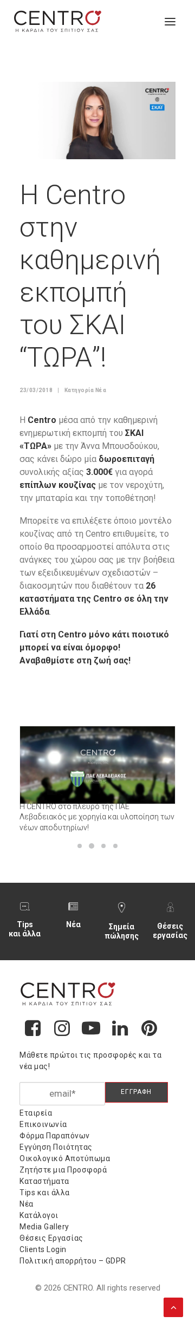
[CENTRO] (58, 21)
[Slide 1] (80, 846)
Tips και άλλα (25, 929)
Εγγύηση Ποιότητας (56, 1147)
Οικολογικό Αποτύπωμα (65, 1158)
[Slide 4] (115, 846)
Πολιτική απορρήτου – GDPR (73, 1260)
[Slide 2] (92, 846)
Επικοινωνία (43, 1124)
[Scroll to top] (173, 1306)
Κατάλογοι (39, 1215)
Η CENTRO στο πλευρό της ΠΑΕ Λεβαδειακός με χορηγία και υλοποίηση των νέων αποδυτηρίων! (97, 817)
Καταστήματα (44, 1181)
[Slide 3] (103, 846)
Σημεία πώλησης (122, 931)
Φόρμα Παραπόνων (55, 1135)
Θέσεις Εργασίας (51, 1238)
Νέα (101, 390)
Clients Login (43, 1249)
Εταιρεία (36, 1113)
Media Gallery (44, 1226)
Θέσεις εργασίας (170, 931)
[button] (170, 21)
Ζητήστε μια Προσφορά (63, 1169)
